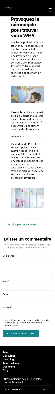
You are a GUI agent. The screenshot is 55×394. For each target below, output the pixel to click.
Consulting (9, 356)
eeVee (16, 389)
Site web (7, 307)
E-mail (6, 294)
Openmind (9, 366)
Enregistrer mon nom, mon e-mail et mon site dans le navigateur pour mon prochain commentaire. (27, 323)
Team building (11, 363)
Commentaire (10, 256)
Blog (5, 370)
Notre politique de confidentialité (23, 379)
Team (6, 352)
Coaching (8, 359)
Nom (6, 281)
